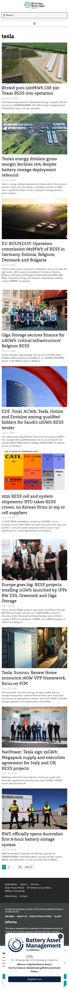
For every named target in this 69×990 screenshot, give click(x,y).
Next (27, 867)
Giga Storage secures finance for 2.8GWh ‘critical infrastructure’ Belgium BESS (33, 340)
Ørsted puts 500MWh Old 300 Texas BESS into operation (30, 90)
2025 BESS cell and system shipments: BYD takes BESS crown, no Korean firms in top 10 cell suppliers (33, 504)
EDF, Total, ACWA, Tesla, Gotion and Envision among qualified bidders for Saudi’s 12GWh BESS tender (33, 419)
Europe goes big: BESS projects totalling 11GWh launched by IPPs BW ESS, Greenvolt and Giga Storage (34, 593)
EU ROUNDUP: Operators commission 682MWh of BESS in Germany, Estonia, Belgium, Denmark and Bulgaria (33, 252)
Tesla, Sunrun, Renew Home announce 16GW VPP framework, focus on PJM (34, 678)
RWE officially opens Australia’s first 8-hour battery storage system (32, 839)
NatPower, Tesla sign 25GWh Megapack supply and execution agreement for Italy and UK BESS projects (33, 760)
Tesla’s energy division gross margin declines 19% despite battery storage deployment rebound (29, 167)
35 (20, 867)
